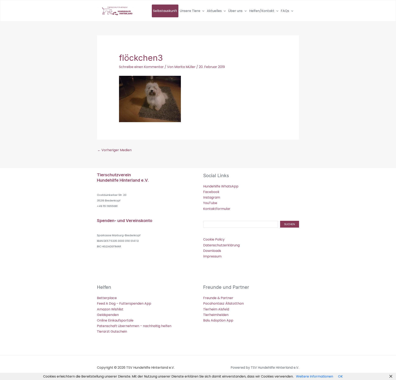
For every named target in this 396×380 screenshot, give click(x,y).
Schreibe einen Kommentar (141, 66)
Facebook (211, 191)
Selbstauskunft (165, 10)
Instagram (211, 197)
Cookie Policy (214, 239)
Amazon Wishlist (110, 309)
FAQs (285, 10)
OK (340, 376)
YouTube (210, 203)
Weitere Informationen (314, 376)
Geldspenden (108, 314)
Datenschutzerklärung (221, 245)
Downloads (212, 250)
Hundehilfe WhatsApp (220, 186)
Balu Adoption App (218, 320)
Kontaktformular (216, 208)
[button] (202, 11)
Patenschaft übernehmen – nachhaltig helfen (134, 326)
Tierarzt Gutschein (112, 331)
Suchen (289, 224)
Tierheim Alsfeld (216, 309)
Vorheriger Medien (114, 150)
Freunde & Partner (218, 298)
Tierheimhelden (216, 314)
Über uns (235, 10)
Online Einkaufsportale (115, 320)
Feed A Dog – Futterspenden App (124, 303)
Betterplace (107, 298)
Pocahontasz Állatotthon (223, 303)
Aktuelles (214, 10)
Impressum (212, 256)
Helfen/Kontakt (261, 10)
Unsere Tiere (190, 10)
